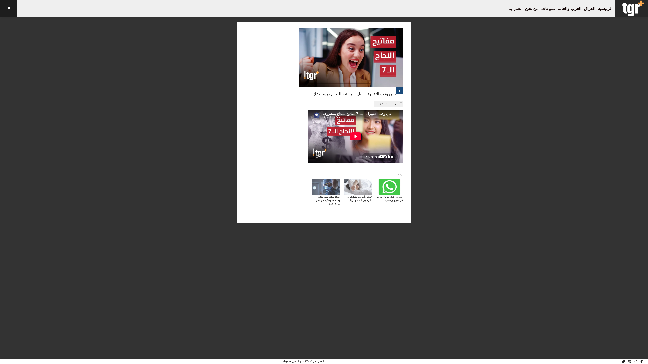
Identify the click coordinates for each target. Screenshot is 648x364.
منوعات (548, 8)
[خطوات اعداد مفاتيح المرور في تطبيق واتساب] (389, 187)
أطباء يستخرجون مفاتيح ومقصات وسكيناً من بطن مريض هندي (328, 200)
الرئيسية (605, 8)
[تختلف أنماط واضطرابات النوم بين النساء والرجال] (358, 187)
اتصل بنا (515, 8)
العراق (589, 8)
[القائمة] (8, 8)
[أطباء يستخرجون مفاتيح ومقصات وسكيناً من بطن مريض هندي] (326, 187)
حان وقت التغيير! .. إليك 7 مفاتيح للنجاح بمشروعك (354, 94)
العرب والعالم (569, 8)
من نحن (532, 8)
